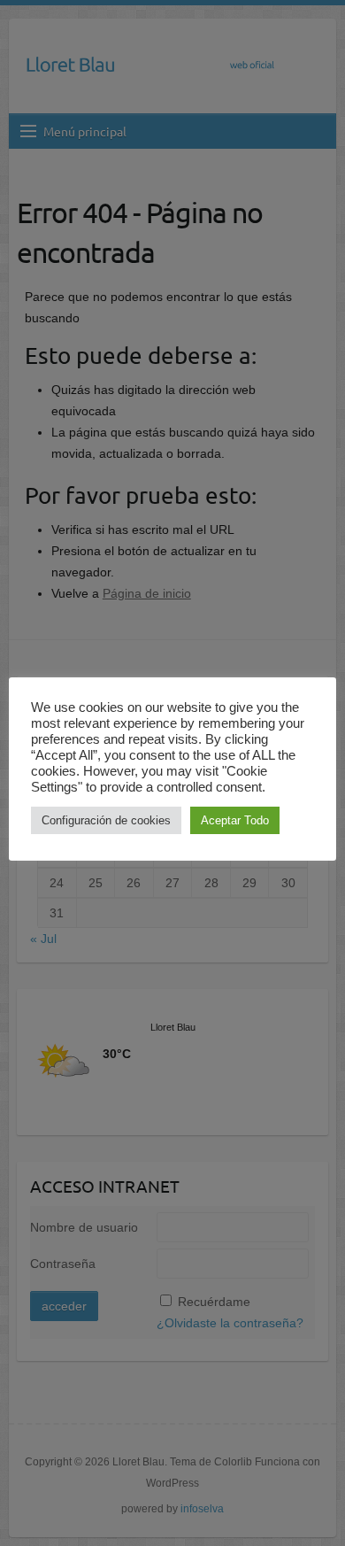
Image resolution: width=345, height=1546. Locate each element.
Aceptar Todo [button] (235, 820)
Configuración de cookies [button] (106, 820)
